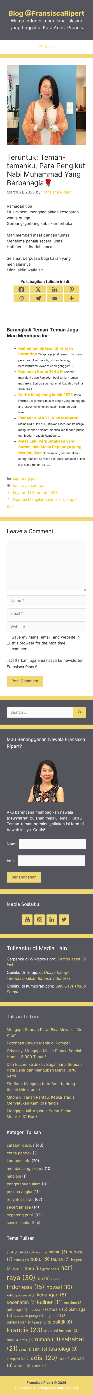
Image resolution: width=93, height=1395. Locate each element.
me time (73, 1303)
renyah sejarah (20, 1199)
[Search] (79, 712)
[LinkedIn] (51, 919)
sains (25, 1349)
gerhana (50, 1269)
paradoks (21, 1316)
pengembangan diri (48, 1316)
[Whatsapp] (21, 298)
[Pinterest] (71, 289)
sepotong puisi (26, 478)
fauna (60, 1259)
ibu (43, 1278)
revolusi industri (61, 1331)
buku (40, 1259)
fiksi (18, 1269)
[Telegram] (38, 298)
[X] (38, 289)
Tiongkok (16, 1359)
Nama (12, 844)
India (55, 1279)
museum (38, 1309)
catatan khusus (21, 1145)
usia (63, 1359)
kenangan (51, 1295)
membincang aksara (25, 1168)
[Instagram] (39, 919)
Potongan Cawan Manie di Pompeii (38, 1043)
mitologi (14, 1176)
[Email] (55, 298)
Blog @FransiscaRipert (46, 13)
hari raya (21, 485)
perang (42, 1322)
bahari (58, 1251)
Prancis (25, 1330)
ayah (41, 1252)
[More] (71, 298)
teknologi (63, 1349)
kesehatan (21, 1302)
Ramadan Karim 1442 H (40, 371)
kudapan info (18, 1160)
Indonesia (25, 1286)
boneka (21, 1260)
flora (33, 1268)
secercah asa (19, 1207)
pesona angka (19, 1191)
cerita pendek (19, 1153)
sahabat (38, 485)
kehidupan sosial (21, 1295)
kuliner (50, 1302)
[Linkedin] (55, 289)
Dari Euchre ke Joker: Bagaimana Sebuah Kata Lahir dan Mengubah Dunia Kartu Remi (44, 1070)
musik (58, 1309)
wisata (22, 1366)
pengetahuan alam (24, 1184)
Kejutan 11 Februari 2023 (35, 492)
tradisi (41, 1357)
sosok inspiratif (20, 1222)
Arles (27, 1252)
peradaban (20, 1322)
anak (13, 1252)
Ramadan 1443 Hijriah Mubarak (48, 418)
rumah (47, 1339)
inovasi (58, 1287)
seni (40, 1349)
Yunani (39, 1366)
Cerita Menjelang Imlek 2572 (45, 394)
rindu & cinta (20, 1340)
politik (62, 1322)
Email (11, 860)
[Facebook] (21, 289)
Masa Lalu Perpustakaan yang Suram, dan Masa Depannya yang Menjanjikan (49, 447)
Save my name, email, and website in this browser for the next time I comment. (46, 643)
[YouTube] (27, 919)
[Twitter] (64, 919)
